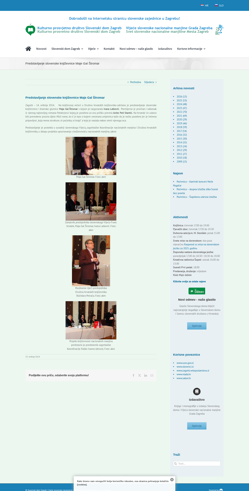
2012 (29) (182, 150)
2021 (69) (182, 115)
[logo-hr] (124, 17)
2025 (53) (182, 100)
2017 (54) (182, 131)
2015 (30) (182, 138)
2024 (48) (182, 104)
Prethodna (135, 82)
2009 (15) (182, 161)
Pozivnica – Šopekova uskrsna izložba (197, 196)
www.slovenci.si (185, 366)
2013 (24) (182, 146)
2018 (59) (182, 127)
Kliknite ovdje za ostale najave (189, 281)
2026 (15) (182, 96)
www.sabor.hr (184, 378)
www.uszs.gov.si (185, 363)
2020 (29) (182, 119)
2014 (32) (182, 142)
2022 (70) (182, 111)
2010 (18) (182, 157)
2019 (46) (182, 123)
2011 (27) (182, 154)
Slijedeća (149, 82)
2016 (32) (182, 134)
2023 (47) (182, 108)
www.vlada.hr (184, 374)
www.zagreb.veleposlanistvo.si (193, 370)
